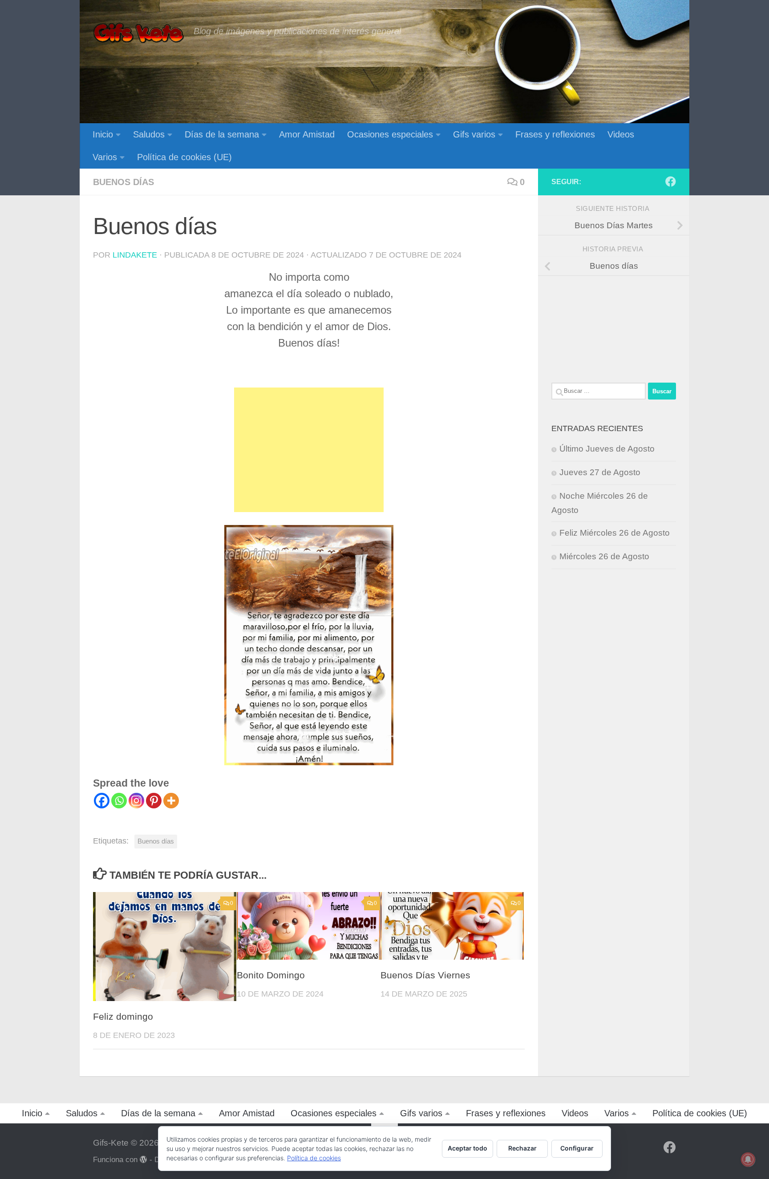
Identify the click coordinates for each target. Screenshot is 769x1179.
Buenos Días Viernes (425, 975)
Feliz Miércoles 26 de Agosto (614, 532)
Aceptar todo (467, 1148)
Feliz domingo (123, 1016)
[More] (171, 800)
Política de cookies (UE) (184, 157)
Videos (620, 134)
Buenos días (123, 182)
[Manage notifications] (748, 1159)
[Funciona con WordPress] (143, 1159)
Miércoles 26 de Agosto (604, 556)
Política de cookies (314, 1158)
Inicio (103, 134)
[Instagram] (136, 800)
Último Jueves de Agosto (607, 448)
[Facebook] (101, 800)
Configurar (577, 1148)
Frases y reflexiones (555, 134)
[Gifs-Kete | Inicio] (139, 33)
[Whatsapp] (119, 800)
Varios (105, 157)
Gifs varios (474, 134)
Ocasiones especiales (390, 134)
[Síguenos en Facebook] (670, 181)
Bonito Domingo (271, 975)
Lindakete (135, 254)
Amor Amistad (307, 134)
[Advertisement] (309, 450)
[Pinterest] (154, 800)
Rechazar (522, 1148)
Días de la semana (222, 134)
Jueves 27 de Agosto (599, 472)
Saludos (149, 134)
